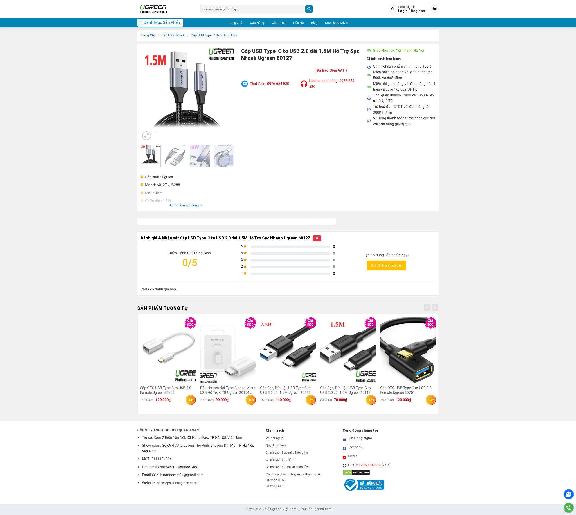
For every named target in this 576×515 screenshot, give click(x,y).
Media (352, 456)
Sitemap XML (275, 486)
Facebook (355, 447)
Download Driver (336, 23)
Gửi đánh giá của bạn (386, 265)
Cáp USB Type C (173, 35)
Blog (314, 23)
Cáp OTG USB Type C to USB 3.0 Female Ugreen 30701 (406, 390)
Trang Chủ (235, 23)
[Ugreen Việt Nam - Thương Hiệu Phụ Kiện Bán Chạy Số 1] (165, 9)
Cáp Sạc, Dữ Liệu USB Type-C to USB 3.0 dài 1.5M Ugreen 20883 (285, 390)
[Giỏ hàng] (434, 9)
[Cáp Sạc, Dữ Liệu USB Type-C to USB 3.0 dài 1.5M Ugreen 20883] (288, 350)
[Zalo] (569, 494)
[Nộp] (309, 9)
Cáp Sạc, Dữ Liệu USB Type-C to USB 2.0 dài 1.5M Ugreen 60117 (345, 390)
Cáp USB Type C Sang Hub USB (214, 35)
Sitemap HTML (276, 480)
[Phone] (569, 508)
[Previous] (148, 94)
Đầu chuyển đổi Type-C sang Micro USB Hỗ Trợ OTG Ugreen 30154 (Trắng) (227, 390)
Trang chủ (148, 35)
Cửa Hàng (257, 23)
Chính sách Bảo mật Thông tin (287, 453)
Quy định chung (277, 445)
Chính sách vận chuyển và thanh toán (293, 474)
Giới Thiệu (279, 23)
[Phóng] (146, 135)
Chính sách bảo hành (280, 460)
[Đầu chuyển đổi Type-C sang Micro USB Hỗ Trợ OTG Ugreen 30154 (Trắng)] (228, 350)
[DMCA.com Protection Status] (356, 472)
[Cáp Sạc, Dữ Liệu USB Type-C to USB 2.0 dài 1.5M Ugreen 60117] (348, 350)
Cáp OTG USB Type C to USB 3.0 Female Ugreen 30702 (165, 390)
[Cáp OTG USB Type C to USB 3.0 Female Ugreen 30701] (408, 350)
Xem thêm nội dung (184, 205)
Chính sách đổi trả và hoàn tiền (287, 467)
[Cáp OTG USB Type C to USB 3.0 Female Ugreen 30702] (168, 350)
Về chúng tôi (275, 438)
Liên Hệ (298, 23)
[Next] (227, 94)
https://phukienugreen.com (176, 483)
